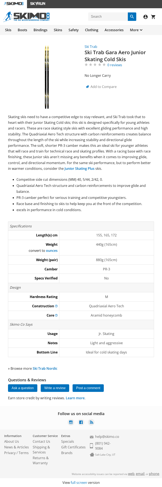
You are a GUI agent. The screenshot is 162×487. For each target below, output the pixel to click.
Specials (67, 441)
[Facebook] (81, 422)
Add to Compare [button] (103, 86)
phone (154, 473)
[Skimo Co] (26, 21)
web (131, 473)
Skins (58, 30)
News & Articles (16, 447)
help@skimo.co (107, 436)
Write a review (55, 388)
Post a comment (88, 388)
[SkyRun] (38, 4)
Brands (67, 453)
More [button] (134, 30)
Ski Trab (91, 46)
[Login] (147, 17)
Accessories (114, 30)
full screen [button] (79, 482)
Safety (74, 30)
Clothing (91, 30)
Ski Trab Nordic (45, 368)
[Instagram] (71, 422)
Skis (8, 30)
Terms (24, 453)
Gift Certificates (73, 447)
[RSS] (91, 422)
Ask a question (23, 388)
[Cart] (155, 17)
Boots (22, 30)
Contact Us (41, 441)
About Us (11, 441)
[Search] (132, 16)
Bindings (40, 30)
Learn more (75, 398)
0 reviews (114, 65)
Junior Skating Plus (79, 168)
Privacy (10, 453)
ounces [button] (52, 250)
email (140, 473)
